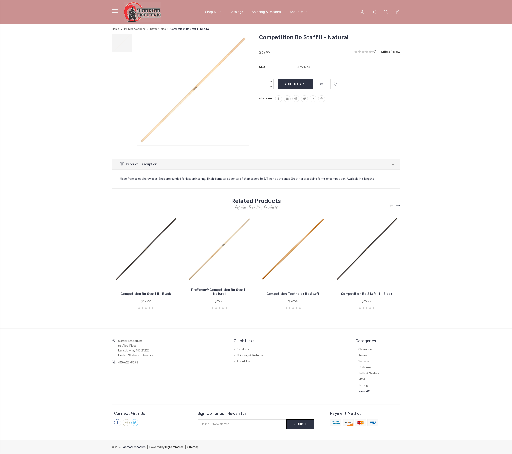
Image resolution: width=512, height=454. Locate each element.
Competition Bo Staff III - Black (366, 294)
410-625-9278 (128, 362)
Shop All (211, 12)
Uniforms (364, 367)
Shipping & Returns (266, 12)
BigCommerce (174, 447)
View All (364, 391)
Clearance (365, 349)
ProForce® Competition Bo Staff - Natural (219, 292)
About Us (296, 12)
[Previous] (392, 205)
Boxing (363, 385)
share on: (266, 98)
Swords (363, 361)
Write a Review (390, 52)
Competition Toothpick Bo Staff (293, 294)
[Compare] (374, 14)
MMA (361, 379)
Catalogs (236, 12)
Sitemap (193, 447)
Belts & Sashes (368, 373)
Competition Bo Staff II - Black (146, 294)
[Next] (398, 205)
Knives (362, 355)
